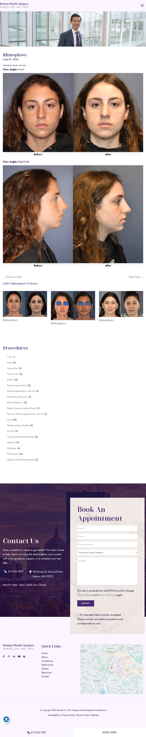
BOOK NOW (109, 732)
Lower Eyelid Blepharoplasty (20, 436)
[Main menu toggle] (142, 5)
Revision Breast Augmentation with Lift (25, 414)
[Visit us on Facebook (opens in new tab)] (3, 656)
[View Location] (31, 571)
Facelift (10, 431)
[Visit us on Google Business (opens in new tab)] (24, 656)
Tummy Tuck (12, 374)
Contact (45, 676)
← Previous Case (12, 277)
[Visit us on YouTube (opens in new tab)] (19, 656)
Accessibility (53, 715)
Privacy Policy (84, 595)
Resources (46, 672)
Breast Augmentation (17, 385)
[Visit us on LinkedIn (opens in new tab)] (14, 656)
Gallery (45, 668)
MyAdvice (102, 710)
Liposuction (12, 368)
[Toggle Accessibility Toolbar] (6, 719)
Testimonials (47, 664)
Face (9, 419)
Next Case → (136, 277)
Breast (10, 379)
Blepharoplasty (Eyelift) (18, 425)
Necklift (11, 442)
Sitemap (95, 715)
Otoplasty (11, 448)
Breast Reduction (15, 402)
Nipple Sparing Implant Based (21, 408)
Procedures (47, 661)
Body (9, 362)
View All (11, 356)
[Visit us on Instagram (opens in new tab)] (9, 656)
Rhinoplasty (12, 454)
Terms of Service (106, 595)
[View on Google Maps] (111, 669)
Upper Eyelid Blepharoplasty (20, 459)
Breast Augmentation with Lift (21, 391)
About (44, 657)
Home (44, 653)
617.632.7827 (38, 732)
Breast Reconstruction (17, 396)
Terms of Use (83, 715)
